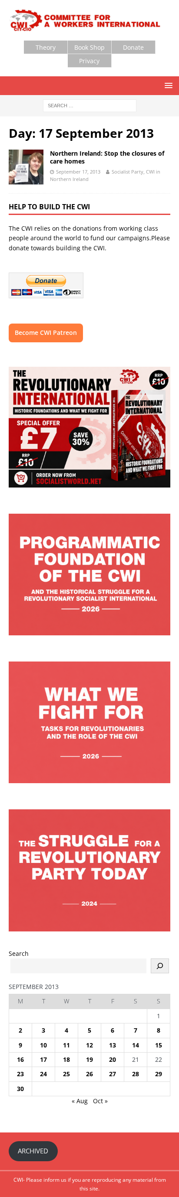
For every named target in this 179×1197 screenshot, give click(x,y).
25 (66, 1074)
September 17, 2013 (78, 171)
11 (66, 1045)
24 (43, 1074)
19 (89, 1059)
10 (43, 1045)
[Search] (160, 965)
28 (135, 1074)
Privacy (89, 61)
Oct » (100, 1101)
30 (20, 1088)
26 (89, 1074)
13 (112, 1045)
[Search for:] (89, 105)
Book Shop (89, 47)
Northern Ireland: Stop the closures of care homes (107, 157)
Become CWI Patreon (46, 332)
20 (112, 1059)
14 (135, 1045)
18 (66, 1059)
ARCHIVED (33, 1150)
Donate (133, 47)
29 (158, 1074)
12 (89, 1045)
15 (158, 1045)
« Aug (80, 1101)
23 (20, 1074)
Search (19, 953)
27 (112, 1074)
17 (43, 1059)
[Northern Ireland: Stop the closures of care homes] (26, 167)
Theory (46, 47)
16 (20, 1059)
